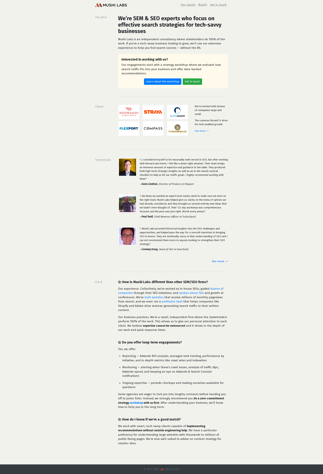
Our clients (188, 5)
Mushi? (202, 5)
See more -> (202, 130)
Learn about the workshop (162, 81)
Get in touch (218, 5)
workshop (136, 403)
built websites (154, 297)
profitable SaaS (172, 301)
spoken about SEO (191, 293)
